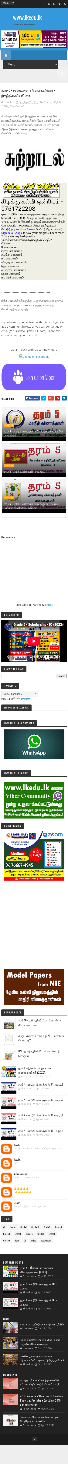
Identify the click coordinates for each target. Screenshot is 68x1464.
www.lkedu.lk (27, 17)
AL (4, 1227)
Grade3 (58, 1227)
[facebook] (44, 4)
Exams (47, 102)
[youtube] (65, 4)
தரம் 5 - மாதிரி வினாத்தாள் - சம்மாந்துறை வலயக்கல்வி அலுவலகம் (33, 433)
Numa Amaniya (20, 1174)
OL (25, 1240)
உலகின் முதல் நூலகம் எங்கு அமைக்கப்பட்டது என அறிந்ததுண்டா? (42, 1358)
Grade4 (6, 1233)
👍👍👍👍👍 (21, 1188)
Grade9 (6, 1240)
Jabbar (17, 1203)
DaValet (17, 1145)
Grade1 (23, 1227)
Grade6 (29, 1233)
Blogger (48, 604)
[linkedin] (54, 4)
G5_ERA (57, 102)
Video (33, 1240)
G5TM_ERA (8, 106)
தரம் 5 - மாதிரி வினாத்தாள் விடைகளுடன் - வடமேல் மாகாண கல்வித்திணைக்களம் (31, 506)
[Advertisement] (34, 919)
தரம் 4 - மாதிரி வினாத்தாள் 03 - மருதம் (40, 1100)
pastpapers (46, 1240)
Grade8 (52, 1233)
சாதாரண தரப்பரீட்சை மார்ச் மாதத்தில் (42, 1324)
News (17, 1240)
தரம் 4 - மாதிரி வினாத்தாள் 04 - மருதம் (40, 1084)
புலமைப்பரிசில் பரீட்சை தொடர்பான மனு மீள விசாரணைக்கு (40, 1341)
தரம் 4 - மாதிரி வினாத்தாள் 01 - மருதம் (40, 1130)
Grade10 (35, 1227)
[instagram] (49, 4)
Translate (25, 699)
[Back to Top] (34, 1439)
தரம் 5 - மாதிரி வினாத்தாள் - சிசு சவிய (25, 471)
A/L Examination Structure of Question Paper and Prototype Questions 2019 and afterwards (41, 1400)
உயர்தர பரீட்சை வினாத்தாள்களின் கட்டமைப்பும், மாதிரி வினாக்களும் (40, 1382)
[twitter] (59, 4)
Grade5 (19, 106)
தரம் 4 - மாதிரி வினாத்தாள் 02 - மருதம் (40, 1115)
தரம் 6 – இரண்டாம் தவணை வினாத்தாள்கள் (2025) (34, 1070)
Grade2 (47, 1227)
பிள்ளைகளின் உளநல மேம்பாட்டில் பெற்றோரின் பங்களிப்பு (39, 1419)
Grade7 (40, 1233)
